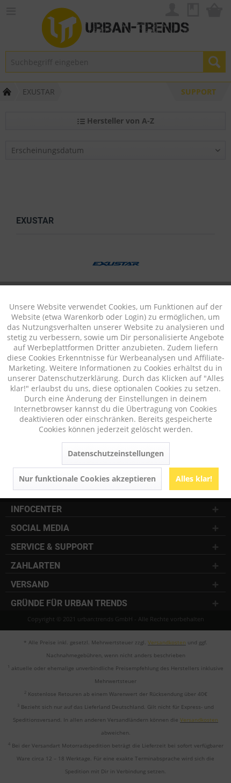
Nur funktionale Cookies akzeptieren (87, 478)
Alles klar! (194, 478)
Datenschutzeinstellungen (116, 453)
